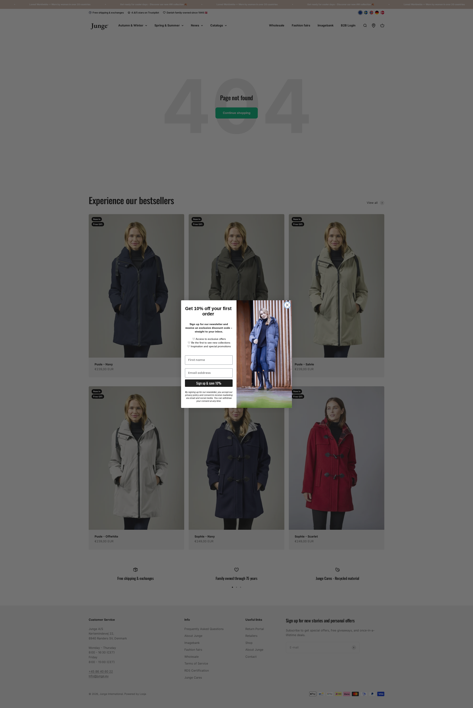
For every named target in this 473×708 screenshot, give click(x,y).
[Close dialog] (287, 305)
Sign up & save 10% (208, 383)
